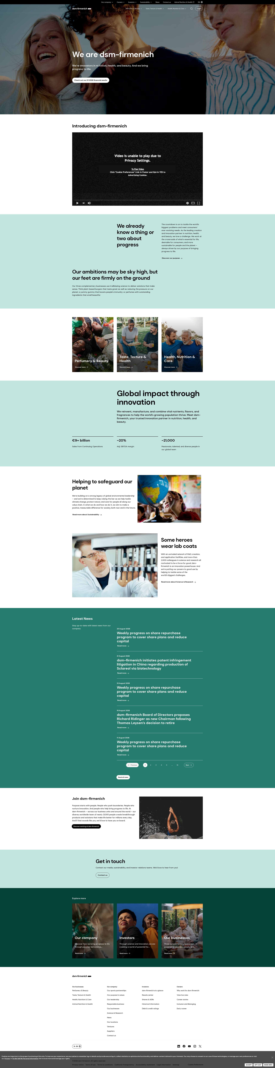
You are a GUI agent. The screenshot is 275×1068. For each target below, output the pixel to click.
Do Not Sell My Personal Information (25, 1059)
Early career (182, 1008)
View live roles (182, 995)
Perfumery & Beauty (80, 990)
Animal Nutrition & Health (82, 1004)
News (109, 1017)
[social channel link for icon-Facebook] (184, 1046)
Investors (145, 987)
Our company (112, 987)
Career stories (182, 999)
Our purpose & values (115, 995)
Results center (147, 995)
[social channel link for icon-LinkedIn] (178, 1046)
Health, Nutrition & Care (81, 999)
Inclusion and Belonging (186, 1004)
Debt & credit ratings (150, 1008)
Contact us (111, 1035)
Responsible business (115, 1004)
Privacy (7, 1059)
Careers (180, 987)
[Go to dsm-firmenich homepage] (81, 8)
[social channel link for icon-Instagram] (194, 1046)
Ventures (110, 1026)
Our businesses (77, 987)
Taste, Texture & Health (81, 995)
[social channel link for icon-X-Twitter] (200, 1046)
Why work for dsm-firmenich (188, 990)
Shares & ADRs (148, 999)
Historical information (150, 1004)
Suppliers (111, 1031)
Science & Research (115, 1013)
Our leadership (113, 999)
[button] (191, 8)
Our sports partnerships (116, 990)
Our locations (112, 1022)
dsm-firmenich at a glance (152, 990)
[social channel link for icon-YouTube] (189, 1046)
